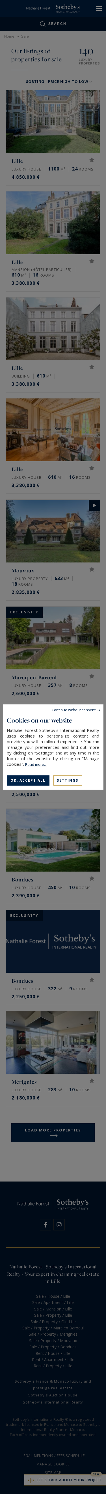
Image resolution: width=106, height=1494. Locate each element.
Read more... (36, 764)
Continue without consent (74, 709)
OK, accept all (28, 780)
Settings (67, 780)
